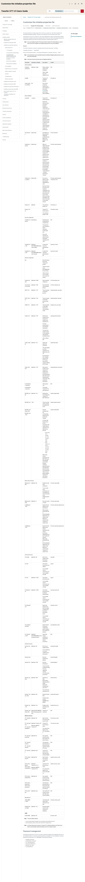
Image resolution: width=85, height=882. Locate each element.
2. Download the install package (12, 52)
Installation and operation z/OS (10, 81)
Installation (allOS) (6, 37)
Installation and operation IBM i (10, 84)
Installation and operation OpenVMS (11, 89)
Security (4, 114)
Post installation (8, 66)
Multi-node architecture (7, 130)
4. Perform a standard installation (10, 58)
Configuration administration (49, 27)
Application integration (7, 124)
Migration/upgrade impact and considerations (10, 40)
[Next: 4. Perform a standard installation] (72, 3)
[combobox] (66, 11)
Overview (4, 98)
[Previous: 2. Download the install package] (69, 3)
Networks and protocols (7, 108)
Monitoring (5, 133)
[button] (62, 11)
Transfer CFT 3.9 (30, 27)
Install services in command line (11, 68)
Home (24, 17)
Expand (6, 20)
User (70, 27)
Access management (7, 117)
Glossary (4, 139)
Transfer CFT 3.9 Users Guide (34, 17)
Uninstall (6, 73)
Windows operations (9, 78)
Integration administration (62, 27)
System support (6, 34)
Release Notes (5, 27)
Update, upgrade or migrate (10, 71)
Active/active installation (11, 61)
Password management (77, 36)
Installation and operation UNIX (10, 42)
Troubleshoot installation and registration (9, 95)
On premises (75, 27)
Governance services (7, 120)
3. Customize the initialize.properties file (11, 55)
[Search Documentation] (82, 11)
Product (51, 11)
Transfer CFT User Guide (7, 24)
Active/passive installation (11, 63)
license (44, 90)
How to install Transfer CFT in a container (10, 92)
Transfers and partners (7, 111)
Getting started (5, 101)
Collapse (12, 20)
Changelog (5, 30)
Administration (5, 127)
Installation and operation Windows (10, 45)
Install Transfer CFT (9, 47)
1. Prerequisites (9, 50)
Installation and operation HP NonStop (11, 86)
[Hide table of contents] (21, 17)
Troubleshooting (8, 76)
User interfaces (6, 105)
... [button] (42, 17)
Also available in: (26, 25)
